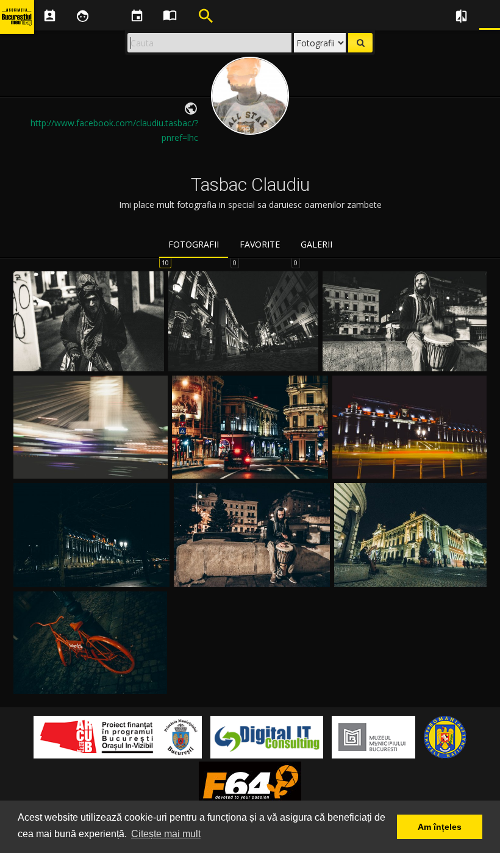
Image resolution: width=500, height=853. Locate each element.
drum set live (252, 572)
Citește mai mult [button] (166, 834)
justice (91, 572)
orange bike (90, 679)
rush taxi (410, 464)
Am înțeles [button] (440, 827)
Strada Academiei (89, 357)
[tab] (193, 245)
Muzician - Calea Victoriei (405, 357)
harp (410, 572)
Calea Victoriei (250, 464)
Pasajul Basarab (91, 464)
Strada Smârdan (243, 357)
